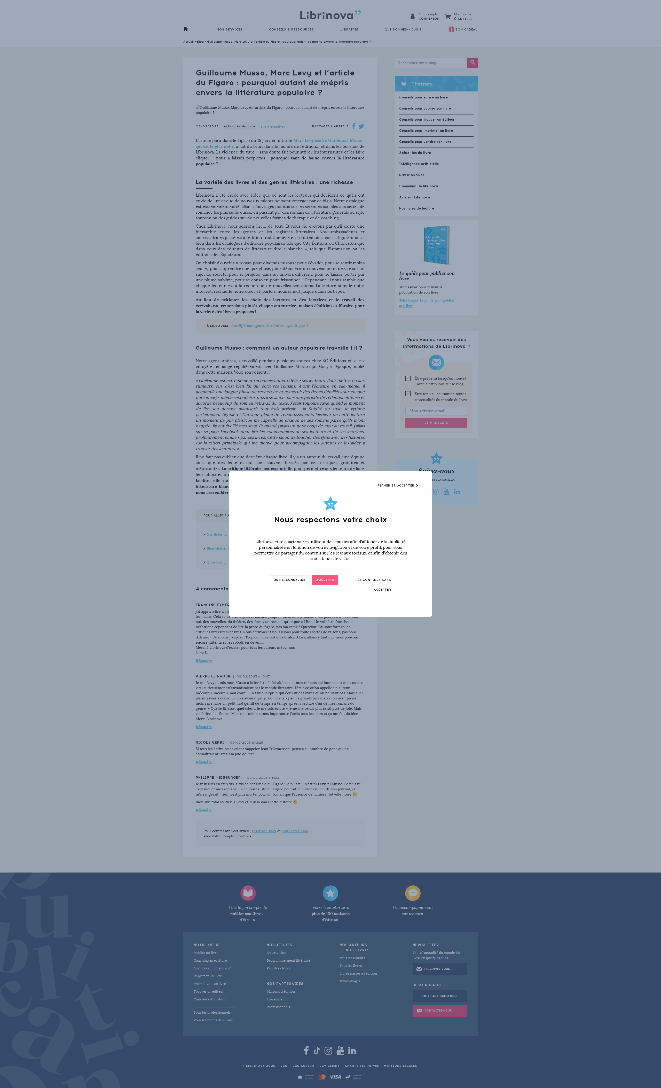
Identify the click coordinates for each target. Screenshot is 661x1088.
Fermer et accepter (397, 485)
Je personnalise (289, 580)
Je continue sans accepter (374, 584)
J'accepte (325, 580)
